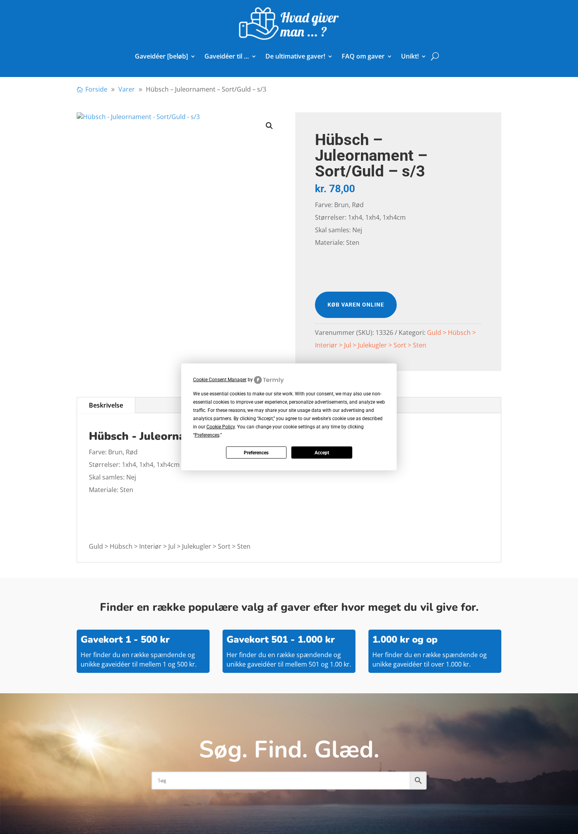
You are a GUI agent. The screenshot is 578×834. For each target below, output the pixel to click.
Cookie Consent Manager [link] (220, 379)
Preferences (256, 453)
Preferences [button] (207, 435)
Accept (322, 453)
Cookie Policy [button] (220, 427)
